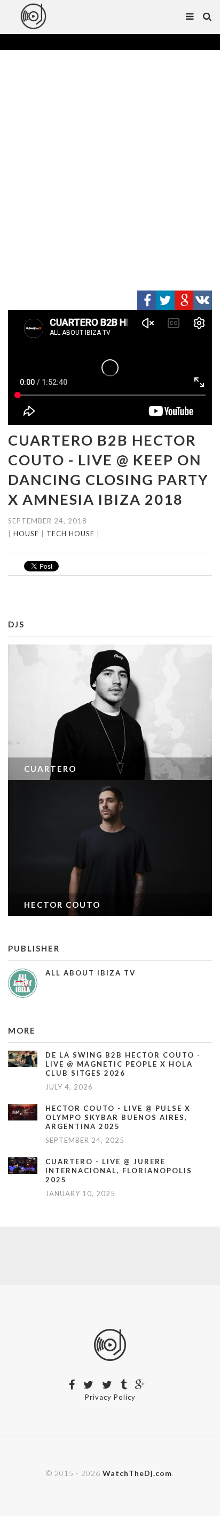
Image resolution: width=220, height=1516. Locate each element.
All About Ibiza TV (90, 973)
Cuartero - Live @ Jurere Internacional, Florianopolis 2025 (118, 1170)
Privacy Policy (110, 1397)
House (26, 533)
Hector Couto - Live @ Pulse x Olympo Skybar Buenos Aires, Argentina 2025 (118, 1117)
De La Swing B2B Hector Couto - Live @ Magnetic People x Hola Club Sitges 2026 (123, 1064)
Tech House (70, 533)
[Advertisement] (110, 170)
